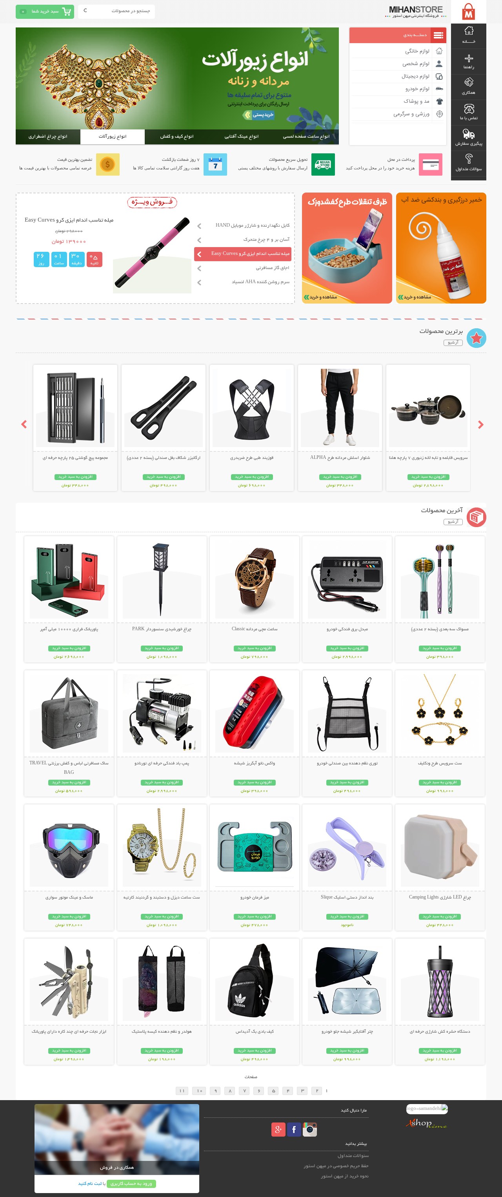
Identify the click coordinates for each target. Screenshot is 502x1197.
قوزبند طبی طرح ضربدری (251, 458)
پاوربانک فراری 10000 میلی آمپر (69, 629)
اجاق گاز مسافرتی (272, 268)
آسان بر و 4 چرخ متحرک (266, 239)
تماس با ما (469, 118)
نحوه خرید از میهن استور (345, 1176)
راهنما (469, 67)
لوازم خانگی (417, 51)
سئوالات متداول (353, 1156)
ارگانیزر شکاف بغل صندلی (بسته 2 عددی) (163, 458)
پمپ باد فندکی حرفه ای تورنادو (162, 763)
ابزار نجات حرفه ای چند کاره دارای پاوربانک (69, 1032)
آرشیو (453, 342)
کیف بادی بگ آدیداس (255, 1032)
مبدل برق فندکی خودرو (347, 629)
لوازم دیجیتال (415, 76)
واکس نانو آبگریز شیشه (254, 763)
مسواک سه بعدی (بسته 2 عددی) (440, 629)
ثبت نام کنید (90, 1183)
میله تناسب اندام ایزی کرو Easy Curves (250, 253)
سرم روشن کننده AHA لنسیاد (260, 282)
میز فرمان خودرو (254, 897)
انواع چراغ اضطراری (48, 136)
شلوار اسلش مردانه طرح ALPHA (340, 458)
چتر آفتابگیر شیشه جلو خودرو (347, 1032)
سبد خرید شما (45, 11)
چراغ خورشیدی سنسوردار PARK (161, 629)
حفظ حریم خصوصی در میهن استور (336, 1166)
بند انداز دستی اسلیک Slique (347, 897)
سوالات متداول (469, 169)
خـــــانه (468, 42)
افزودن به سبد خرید (428, 477)
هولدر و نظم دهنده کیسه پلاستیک (162, 1032)
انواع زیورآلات (113, 136)
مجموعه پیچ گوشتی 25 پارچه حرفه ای (75, 458)
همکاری (468, 93)
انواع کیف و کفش (177, 136)
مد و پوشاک (416, 101)
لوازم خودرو (417, 89)
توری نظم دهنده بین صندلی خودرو (347, 763)
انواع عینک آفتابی (242, 136)
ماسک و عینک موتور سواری (69, 897)
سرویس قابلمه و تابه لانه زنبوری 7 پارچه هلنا (428, 458)
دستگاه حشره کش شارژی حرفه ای (440, 1032)
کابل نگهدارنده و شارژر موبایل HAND (252, 225)
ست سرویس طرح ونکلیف (440, 763)
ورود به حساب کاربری (131, 1183)
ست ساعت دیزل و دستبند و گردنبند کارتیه (162, 897)
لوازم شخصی (415, 64)
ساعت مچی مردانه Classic (255, 629)
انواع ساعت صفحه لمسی (306, 136)
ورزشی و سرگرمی (411, 114)
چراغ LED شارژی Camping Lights (440, 897)
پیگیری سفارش (468, 144)
